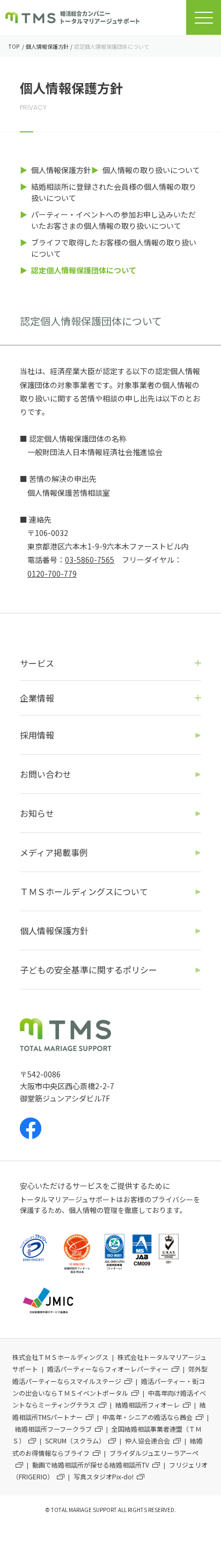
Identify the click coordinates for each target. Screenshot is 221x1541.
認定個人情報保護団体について (83, 270)
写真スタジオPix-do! (103, 1476)
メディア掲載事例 (54, 852)
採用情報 (37, 734)
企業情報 (37, 697)
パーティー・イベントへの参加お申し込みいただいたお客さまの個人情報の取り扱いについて (113, 220)
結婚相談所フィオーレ (147, 1404)
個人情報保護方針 (61, 170)
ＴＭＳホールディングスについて (84, 891)
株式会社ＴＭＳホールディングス (60, 1356)
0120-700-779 (52, 573)
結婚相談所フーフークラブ (53, 1428)
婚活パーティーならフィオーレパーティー (107, 1368)
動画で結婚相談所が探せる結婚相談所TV (90, 1464)
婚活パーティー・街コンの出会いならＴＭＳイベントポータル (108, 1386)
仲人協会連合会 (147, 1440)
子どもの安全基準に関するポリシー (88, 969)
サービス (37, 663)
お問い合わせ (45, 774)
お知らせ (37, 813)
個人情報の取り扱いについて (151, 170)
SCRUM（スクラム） (75, 1440)
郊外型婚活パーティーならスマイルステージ (110, 1374)
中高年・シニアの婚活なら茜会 (147, 1416)
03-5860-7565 (89, 559)
